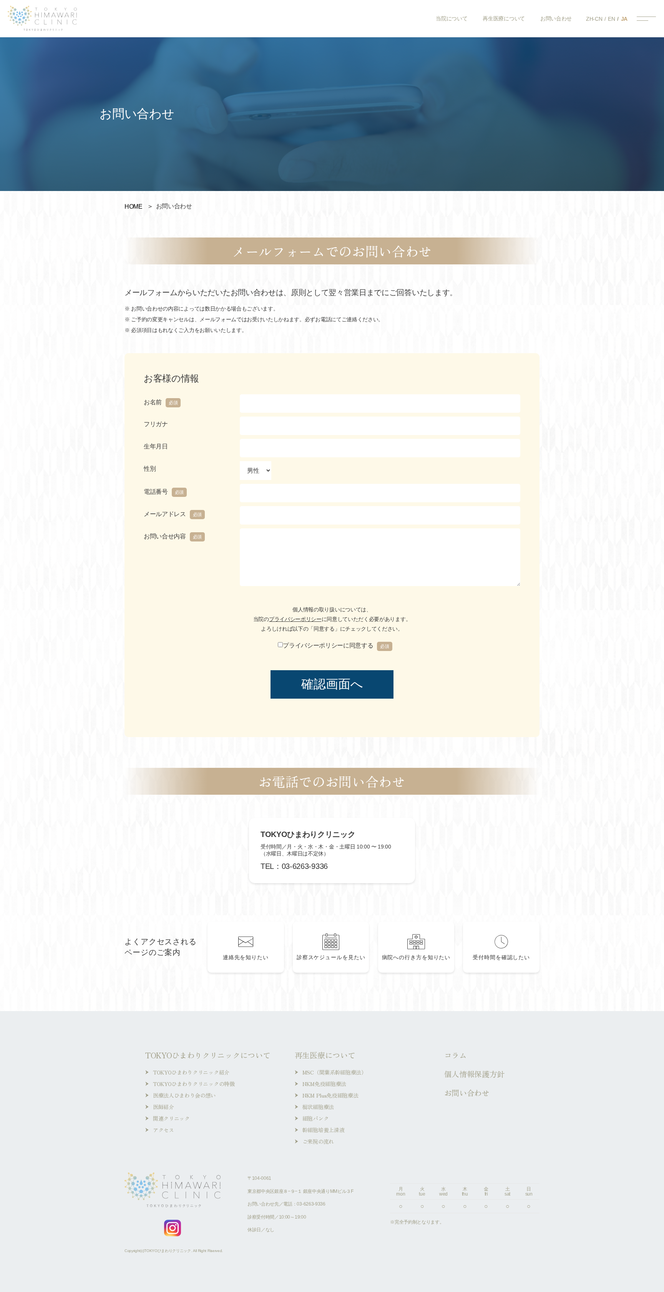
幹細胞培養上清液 (323, 1130)
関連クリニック (171, 1118)
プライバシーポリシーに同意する (336, 645)
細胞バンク (315, 1118)
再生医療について (504, 18)
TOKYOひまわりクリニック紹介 (191, 1072)
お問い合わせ (556, 18)
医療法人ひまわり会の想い (184, 1095)
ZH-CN (594, 19)
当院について (451, 18)
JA (624, 19)
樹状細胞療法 (318, 1107)
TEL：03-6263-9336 (294, 866)
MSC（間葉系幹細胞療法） (334, 1072)
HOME (133, 206)
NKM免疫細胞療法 (324, 1084)
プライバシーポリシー (295, 619)
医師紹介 (163, 1107)
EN (611, 19)
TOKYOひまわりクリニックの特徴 (194, 1084)
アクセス (163, 1130)
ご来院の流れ (318, 1141)
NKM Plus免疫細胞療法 (330, 1095)
